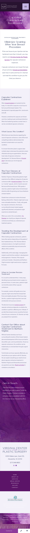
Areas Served (15, 481)
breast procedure (17, 181)
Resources (15, 483)
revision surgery (19, 305)
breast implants (9, 103)
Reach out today (19, 365)
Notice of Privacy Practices (16, 519)
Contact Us (9, 531)
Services (15, 479)
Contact (15, 487)
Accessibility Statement (15, 517)
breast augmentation (20, 70)
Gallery (15, 485)
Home (15, 474)
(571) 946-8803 (15, 462)
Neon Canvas (15, 521)
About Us (15, 476)
